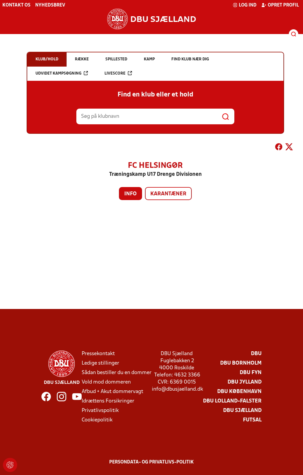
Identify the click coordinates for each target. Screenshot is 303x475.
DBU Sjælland (242, 410)
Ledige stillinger (100, 363)
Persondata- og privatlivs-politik (151, 462)
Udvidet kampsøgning (58, 73)
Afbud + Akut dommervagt (112, 391)
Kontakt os (16, 5)
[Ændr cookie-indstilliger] (10, 465)
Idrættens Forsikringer (108, 401)
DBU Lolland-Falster (232, 401)
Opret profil (283, 5)
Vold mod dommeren (106, 382)
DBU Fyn (251, 372)
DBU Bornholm (241, 363)
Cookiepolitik (97, 420)
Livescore (114, 73)
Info (130, 194)
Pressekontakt (98, 353)
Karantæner (168, 194)
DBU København (239, 391)
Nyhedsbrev (50, 5)
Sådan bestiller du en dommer (117, 372)
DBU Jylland (245, 382)
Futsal (252, 420)
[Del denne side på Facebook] (278, 148)
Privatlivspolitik (100, 410)
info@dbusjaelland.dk (177, 389)
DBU (256, 353)
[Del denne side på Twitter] (289, 148)
